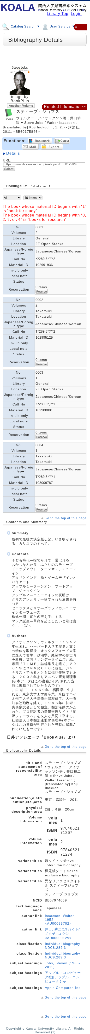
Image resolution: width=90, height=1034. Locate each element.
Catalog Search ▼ (25, 26)
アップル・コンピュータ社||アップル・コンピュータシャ (63, 977)
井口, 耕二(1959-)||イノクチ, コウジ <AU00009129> (63, 933)
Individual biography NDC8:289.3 (62, 946)
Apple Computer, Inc (62, 988)
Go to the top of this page (65, 518)
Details (13, 153)
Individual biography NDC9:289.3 (62, 955)
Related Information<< (65, 107)
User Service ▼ (61, 26)
